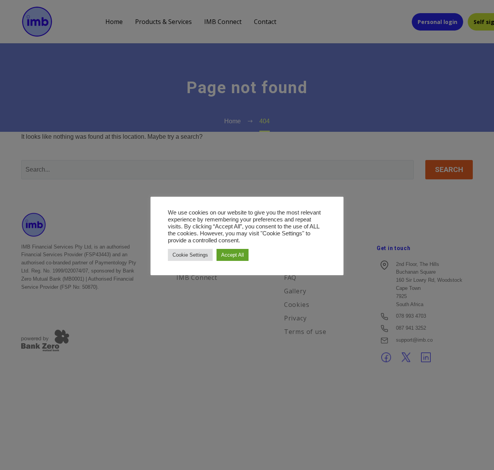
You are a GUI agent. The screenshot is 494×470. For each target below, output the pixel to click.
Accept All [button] (232, 255)
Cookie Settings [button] (190, 255)
